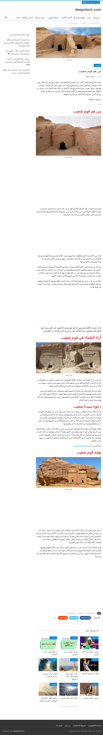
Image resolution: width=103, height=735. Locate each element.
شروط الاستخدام (79, 726)
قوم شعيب (80, 613)
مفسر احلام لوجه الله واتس (20, 35)
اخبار (18, 17)
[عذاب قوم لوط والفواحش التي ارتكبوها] (68, 664)
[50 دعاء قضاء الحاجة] (89, 664)
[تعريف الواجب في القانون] (68, 642)
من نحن (68, 726)
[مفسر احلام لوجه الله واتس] (89, 642)
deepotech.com (88, 9)
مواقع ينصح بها (79, 17)
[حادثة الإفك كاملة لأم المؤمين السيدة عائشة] (48, 689)
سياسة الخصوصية (94, 726)
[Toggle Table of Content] (99, 105)
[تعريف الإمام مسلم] (89, 689)
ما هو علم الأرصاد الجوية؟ (82, 446)
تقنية (89, 17)
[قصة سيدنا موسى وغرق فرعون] (48, 664)
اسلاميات (97, 65)
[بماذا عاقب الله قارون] (68, 689)
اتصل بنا (59, 726)
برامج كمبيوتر (53, 17)
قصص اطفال (27, 17)
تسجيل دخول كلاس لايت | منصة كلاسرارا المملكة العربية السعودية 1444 (17, 62)
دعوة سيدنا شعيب (90, 613)
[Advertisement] (68, 183)
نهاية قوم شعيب (71, 613)
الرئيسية (96, 17)
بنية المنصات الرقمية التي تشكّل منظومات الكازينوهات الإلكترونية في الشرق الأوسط (17, 43)
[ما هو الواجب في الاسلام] (48, 642)
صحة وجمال (40, 17)
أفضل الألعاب (66, 17)
